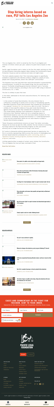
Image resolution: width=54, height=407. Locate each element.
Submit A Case (22, 385)
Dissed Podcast (8, 387)
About (5, 363)
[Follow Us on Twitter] (37, 384)
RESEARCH (21, 367)
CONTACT (46, 404)
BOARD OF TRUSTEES (9, 367)
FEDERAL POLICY (23, 371)
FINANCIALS (6, 369)
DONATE (8, 404)
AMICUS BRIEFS (22, 365)
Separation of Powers (40, 367)
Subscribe (21, 387)
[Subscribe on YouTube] (40, 384)
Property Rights (39, 363)
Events (21, 379)
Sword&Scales (7, 381)
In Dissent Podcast (9, 385)
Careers (21, 381)
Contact (30, 354)
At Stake (6, 383)
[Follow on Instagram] (43, 384)
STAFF (5, 365)
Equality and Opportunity (41, 365)
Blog (5, 379)
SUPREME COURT (23, 373)
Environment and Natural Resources (41, 370)
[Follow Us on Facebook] (35, 384)
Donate (23, 354)
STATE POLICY (22, 369)
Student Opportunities (25, 383)
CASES (20, 363)
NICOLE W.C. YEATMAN (32, 19)
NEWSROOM (37, 377)
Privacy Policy (27, 397)
